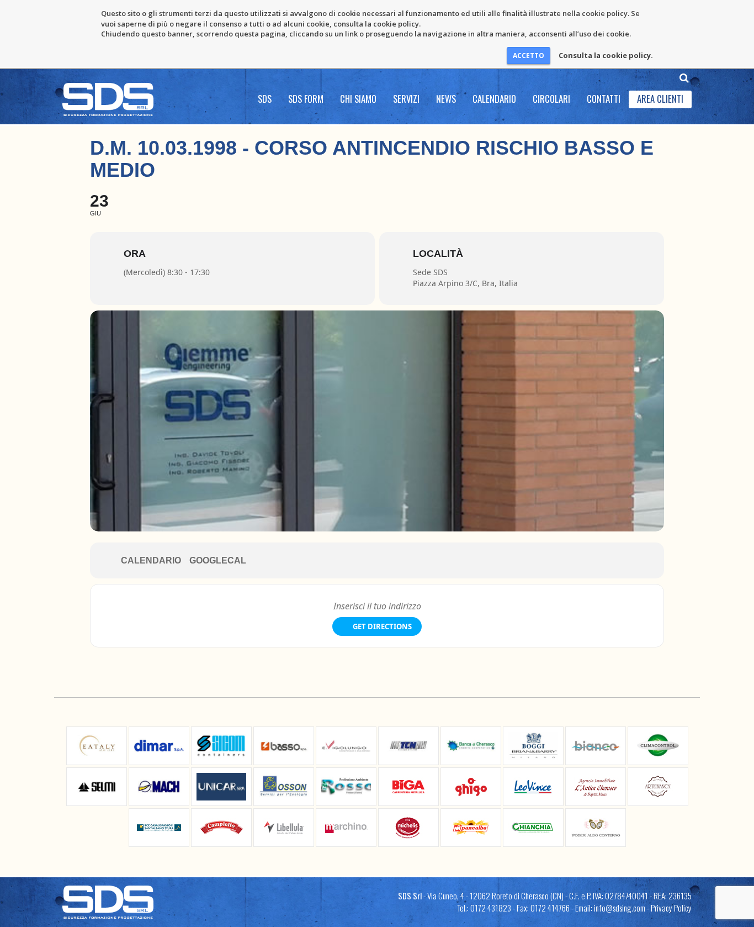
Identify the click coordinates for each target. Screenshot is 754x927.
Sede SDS (430, 272)
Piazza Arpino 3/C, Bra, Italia (465, 283)
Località (438, 253)
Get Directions (382, 626)
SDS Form (305, 99)
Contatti (603, 99)
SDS (265, 99)
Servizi (406, 99)
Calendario (494, 99)
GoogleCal (217, 560)
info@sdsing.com (619, 908)
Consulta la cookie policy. (606, 55)
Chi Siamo (358, 99)
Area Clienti (660, 99)
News (446, 99)
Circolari (551, 99)
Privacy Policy (671, 908)
